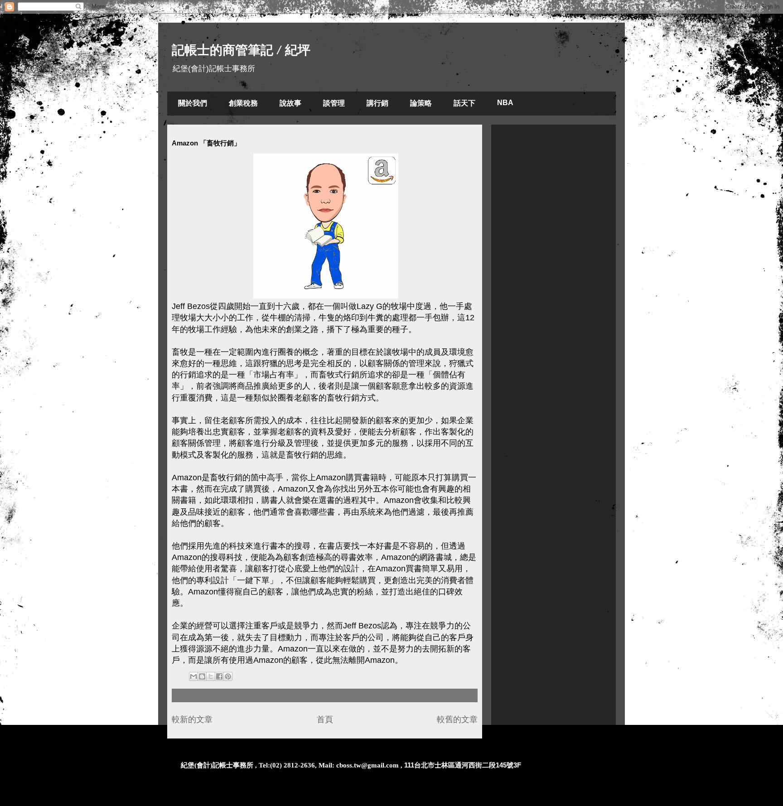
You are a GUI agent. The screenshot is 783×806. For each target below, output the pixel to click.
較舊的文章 (457, 719)
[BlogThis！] (202, 676)
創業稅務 (243, 103)
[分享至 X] (210, 676)
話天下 (464, 103)
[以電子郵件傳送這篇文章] (193, 676)
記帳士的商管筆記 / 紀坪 (241, 50)
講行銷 (377, 103)
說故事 (290, 103)
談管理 (334, 103)
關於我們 (192, 103)
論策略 (421, 103)
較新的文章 (192, 719)
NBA (505, 102)
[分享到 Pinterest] (227, 676)
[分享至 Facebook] (219, 676)
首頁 (325, 719)
